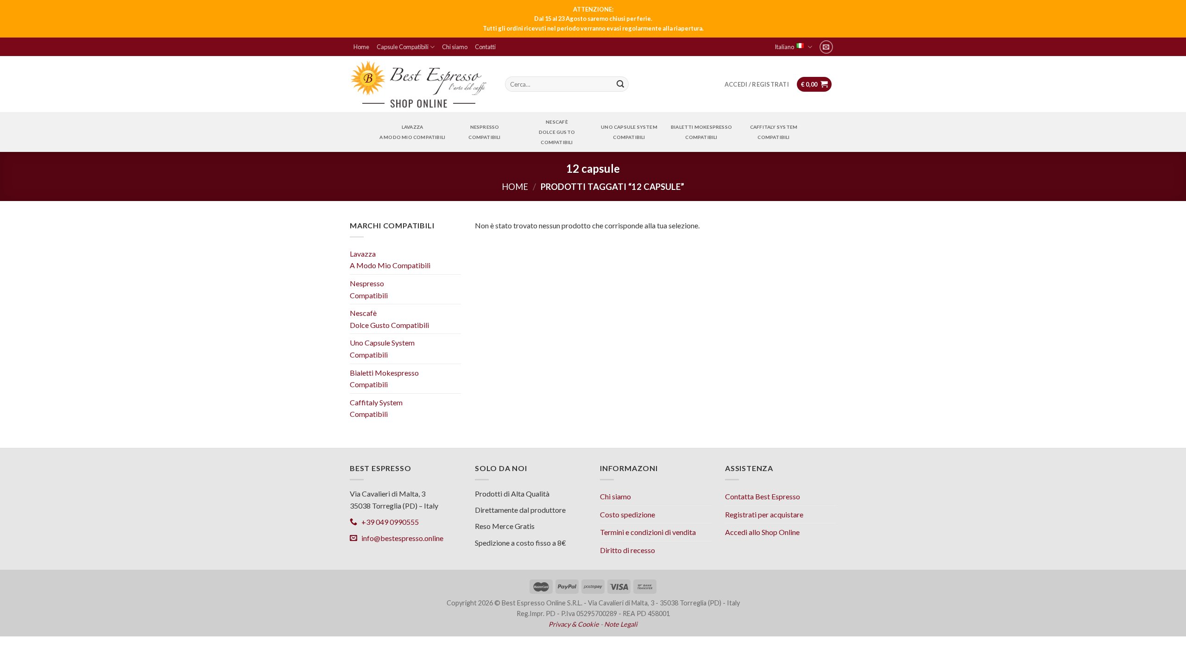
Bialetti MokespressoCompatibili (701, 132)
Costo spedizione (627, 514)
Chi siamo (454, 46)
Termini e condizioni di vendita (648, 532)
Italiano (784, 46)
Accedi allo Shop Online (762, 532)
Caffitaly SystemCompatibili (773, 132)
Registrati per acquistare (764, 514)
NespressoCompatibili (484, 132)
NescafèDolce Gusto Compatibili (557, 132)
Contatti (485, 46)
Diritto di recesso (627, 550)
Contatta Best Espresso (762, 496)
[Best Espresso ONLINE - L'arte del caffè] (419, 84)
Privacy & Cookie (574, 624)
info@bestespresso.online (400, 538)
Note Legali (620, 624)
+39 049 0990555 (388, 521)
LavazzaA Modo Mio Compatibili (412, 132)
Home (361, 46)
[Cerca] (620, 84)
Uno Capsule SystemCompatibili (629, 132)
